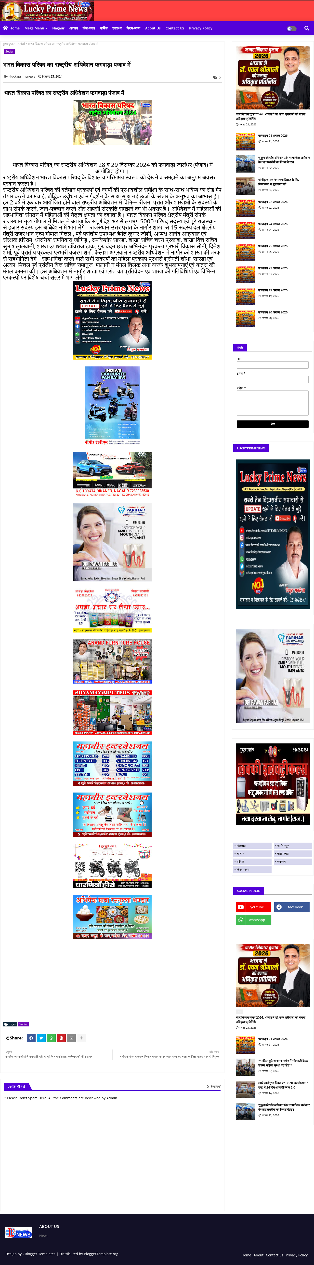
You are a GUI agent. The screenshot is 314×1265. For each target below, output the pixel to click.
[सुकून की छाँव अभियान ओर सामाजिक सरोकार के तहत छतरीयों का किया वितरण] (245, 164)
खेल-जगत (89, 28)
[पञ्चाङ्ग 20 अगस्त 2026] (245, 318)
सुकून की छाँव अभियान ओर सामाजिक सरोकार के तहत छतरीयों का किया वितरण (284, 159)
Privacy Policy (200, 28)
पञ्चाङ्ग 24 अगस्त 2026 (273, 224)
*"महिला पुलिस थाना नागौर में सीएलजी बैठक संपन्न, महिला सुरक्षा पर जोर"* (283, 1063)
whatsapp (257, 919)
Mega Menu (34, 28)
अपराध (73, 28)
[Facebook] (31, 1038)
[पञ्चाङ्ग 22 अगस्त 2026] (245, 208)
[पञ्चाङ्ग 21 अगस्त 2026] (245, 141)
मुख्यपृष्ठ (8, 43)
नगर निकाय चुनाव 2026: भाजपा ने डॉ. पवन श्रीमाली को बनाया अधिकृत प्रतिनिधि (270, 116)
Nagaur (58, 28)
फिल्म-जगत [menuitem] (242, 869)
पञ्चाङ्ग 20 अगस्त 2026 (273, 312)
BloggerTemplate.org (101, 1254)
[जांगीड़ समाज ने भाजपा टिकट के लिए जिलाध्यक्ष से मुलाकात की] (245, 186)
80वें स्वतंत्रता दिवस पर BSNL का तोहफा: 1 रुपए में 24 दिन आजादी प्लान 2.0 (283, 1085)
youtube (257, 907)
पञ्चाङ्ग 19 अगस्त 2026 (273, 290)
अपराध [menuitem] (240, 853)
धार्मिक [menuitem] (240, 861)
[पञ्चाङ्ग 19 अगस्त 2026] (245, 296)
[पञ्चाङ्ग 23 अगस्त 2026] (245, 274)
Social (20, 43)
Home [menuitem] (241, 845)
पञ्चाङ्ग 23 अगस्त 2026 (273, 268)
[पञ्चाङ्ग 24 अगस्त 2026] (245, 230)
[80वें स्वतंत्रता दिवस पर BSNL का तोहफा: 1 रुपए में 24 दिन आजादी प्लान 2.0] (245, 1089)
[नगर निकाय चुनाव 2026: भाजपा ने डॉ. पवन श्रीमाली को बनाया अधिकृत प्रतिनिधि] (273, 77)
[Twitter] (41, 1038)
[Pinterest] (61, 1038)
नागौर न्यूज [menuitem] (283, 845)
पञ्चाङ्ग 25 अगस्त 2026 (273, 246)
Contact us (274, 1255)
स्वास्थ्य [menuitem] (281, 861)
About (258, 1255)
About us (153, 28)
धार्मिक (103, 28)
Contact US (175, 28)
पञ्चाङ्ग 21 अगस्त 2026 (273, 135)
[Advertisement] (115, 983)
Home (15, 28)
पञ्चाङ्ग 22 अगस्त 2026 (273, 202)
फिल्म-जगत (133, 28)
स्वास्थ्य (117, 28)
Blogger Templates (40, 1254)
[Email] (71, 1038)
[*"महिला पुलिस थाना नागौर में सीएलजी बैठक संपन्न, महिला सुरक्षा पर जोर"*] (245, 1067)
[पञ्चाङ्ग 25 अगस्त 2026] (245, 252)
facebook (295, 907)
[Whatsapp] (51, 1038)
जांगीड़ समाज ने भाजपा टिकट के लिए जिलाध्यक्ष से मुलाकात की (278, 181)
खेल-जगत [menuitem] (282, 853)
